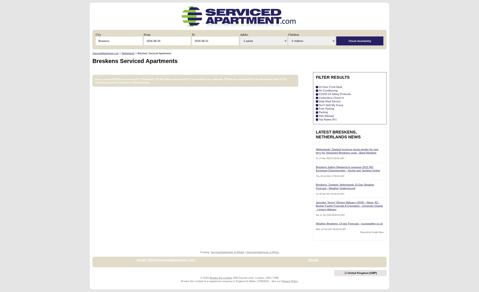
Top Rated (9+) (328, 119)
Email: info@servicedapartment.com (166, 260)
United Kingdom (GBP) (362, 272)
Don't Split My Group (331, 105)
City (98, 34)
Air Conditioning (328, 90)
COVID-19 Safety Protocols (335, 94)
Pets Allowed (326, 115)
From (147, 34)
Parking (323, 112)
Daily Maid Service (330, 101)
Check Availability (360, 40)
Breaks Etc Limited (221, 277)
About (313, 260)
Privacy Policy (290, 281)
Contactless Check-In (331, 97)
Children (293, 34)
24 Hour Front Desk (330, 86)
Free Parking (326, 108)
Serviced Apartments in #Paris (262, 252)
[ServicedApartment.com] (239, 28)
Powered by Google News (372, 232)
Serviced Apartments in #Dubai (227, 252)
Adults (244, 34)
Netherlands (128, 53)
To (193, 34)
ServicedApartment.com (105, 53)
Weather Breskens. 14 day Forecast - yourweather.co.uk (349, 223)
